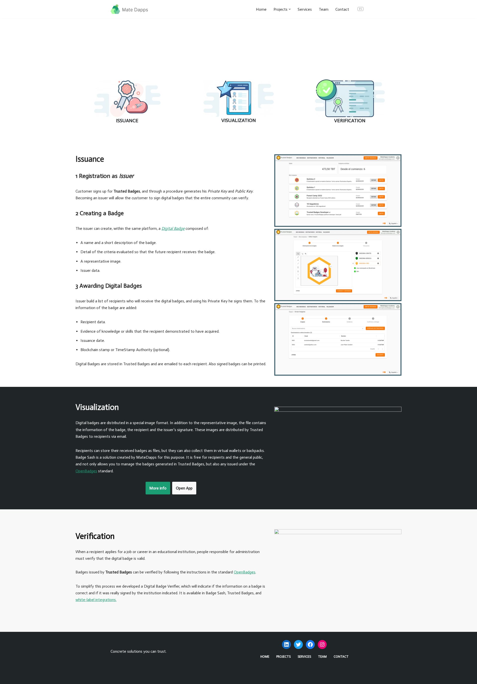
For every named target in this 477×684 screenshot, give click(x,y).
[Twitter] (298, 644)
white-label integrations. (96, 599)
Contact (342, 9)
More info (157, 488)
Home (261, 9)
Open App (184, 488)
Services (305, 9)
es (360, 9)
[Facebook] (310, 644)
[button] (290, 9)
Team (323, 9)
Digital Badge (173, 228)
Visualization (238, 120)
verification (349, 120)
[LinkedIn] (286, 644)
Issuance (127, 120)
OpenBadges (86, 471)
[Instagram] (322, 644)
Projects (283, 656)
